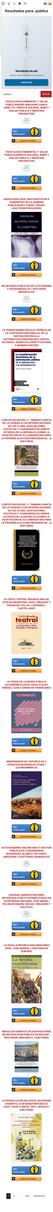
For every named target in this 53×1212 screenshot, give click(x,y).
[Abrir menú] (3, 3)
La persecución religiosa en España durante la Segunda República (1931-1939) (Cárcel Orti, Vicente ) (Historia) (26, 1105)
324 (27, 1196)
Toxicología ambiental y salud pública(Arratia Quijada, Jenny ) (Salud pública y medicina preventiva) (26, 156)
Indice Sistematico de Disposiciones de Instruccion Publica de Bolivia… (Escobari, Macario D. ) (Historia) (26, 1034)
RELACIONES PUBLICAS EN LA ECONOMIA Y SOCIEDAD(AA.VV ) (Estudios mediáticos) (26, 288)
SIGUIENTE (39, 1196)
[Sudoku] (20, 3)
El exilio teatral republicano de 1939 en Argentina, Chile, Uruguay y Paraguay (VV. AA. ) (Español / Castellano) (26, 604)
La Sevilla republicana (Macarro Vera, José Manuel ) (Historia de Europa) (26, 948)
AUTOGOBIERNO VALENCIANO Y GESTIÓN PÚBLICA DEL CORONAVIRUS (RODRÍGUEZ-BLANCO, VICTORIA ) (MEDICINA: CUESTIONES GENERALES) (26, 852)
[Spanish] (50, 3)
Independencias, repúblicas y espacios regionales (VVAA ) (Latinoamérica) (26, 764)
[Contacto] (25, 3)
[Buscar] (14, 3)
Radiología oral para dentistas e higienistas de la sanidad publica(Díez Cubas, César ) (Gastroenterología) (26, 204)
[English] (45, 3)
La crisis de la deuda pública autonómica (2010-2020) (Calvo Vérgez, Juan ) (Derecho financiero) (26, 684)
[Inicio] (9, 3)
